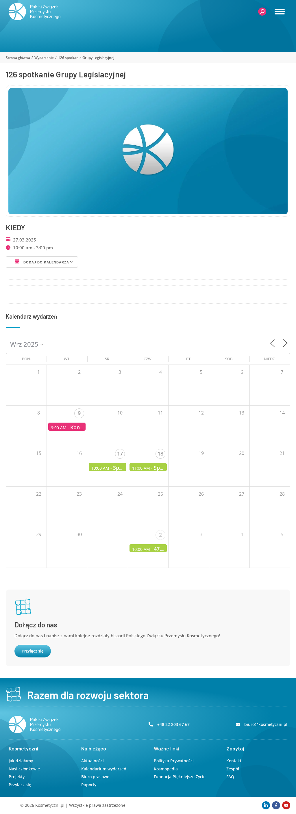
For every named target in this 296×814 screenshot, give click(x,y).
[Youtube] (286, 805)
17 (120, 453)
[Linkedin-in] (266, 805)
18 (160, 453)
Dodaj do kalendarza (45, 262)
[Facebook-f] (276, 805)
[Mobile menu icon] (279, 11)
